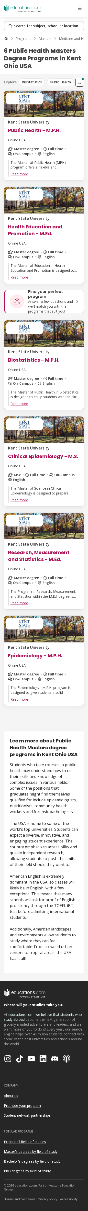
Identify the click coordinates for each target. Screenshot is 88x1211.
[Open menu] (79, 8)
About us (11, 1095)
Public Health (60, 82)
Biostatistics (32, 82)
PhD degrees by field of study (27, 1171)
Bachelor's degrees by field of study (32, 1161)
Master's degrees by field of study (30, 1151)
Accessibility (68, 1199)
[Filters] (79, 82)
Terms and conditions (19, 1199)
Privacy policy (47, 1199)
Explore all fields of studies (25, 1141)
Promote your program (22, 1105)
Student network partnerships (27, 1115)
